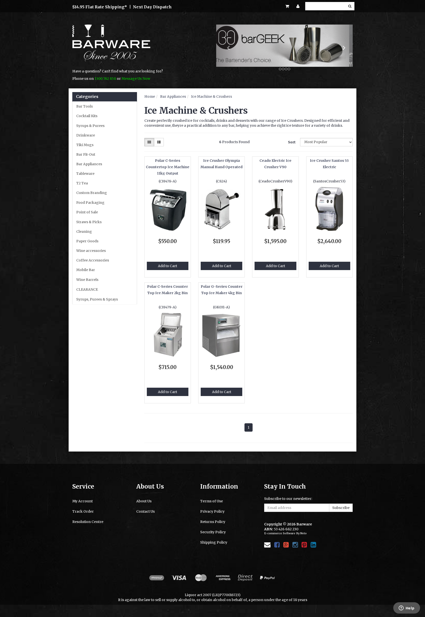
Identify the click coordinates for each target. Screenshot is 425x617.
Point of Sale (87, 212)
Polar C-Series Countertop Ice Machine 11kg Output (167, 167)
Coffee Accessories (92, 260)
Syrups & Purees (90, 125)
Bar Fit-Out (85, 154)
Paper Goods (87, 241)
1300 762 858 (105, 78)
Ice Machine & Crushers (211, 96)
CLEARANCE (87, 289)
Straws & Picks (89, 222)
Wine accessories (91, 250)
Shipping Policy (213, 542)
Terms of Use (211, 501)
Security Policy (213, 532)
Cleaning (84, 231)
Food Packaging (90, 202)
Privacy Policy (212, 511)
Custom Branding (91, 193)
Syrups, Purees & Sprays (97, 299)
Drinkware (85, 135)
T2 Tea (82, 183)
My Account (82, 501)
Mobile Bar (85, 270)
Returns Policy (212, 522)
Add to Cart (167, 266)
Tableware (85, 173)
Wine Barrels (87, 279)
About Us (144, 501)
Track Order (83, 511)
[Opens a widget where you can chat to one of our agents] (406, 608)
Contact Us (145, 511)
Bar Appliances (89, 164)
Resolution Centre (87, 522)
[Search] (349, 6)
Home (149, 96)
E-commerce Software (279, 533)
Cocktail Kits (86, 116)
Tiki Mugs (84, 145)
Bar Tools (84, 106)
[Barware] (111, 46)
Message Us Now (135, 78)
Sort (292, 142)
